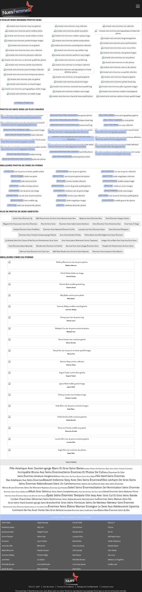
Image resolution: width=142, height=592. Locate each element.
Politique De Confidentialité (87, 587)
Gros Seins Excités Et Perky (70, 235)
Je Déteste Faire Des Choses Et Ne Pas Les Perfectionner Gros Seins (32, 240)
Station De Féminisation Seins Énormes (117, 487)
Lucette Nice (78, 536)
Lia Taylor (41, 559)
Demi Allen (6, 522)
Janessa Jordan (8, 532)
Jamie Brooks (7, 569)
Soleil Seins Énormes (81, 487)
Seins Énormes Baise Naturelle (20, 246)
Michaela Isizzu (114, 536)
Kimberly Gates (8, 527)
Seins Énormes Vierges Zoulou (117, 218)
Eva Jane (5, 541)
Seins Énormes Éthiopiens (119, 229)
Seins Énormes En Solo (114, 472)
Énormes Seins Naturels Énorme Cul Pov (59, 229)
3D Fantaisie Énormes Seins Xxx (74, 510)
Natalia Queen (43, 550)
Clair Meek (112, 550)
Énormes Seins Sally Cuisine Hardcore (74, 224)
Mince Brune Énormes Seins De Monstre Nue (23, 487)
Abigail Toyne (42, 532)
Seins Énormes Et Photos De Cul (83, 472)
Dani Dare (77, 569)
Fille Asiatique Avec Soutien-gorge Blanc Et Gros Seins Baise (46, 468)
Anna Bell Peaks (43, 564)
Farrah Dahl (77, 522)
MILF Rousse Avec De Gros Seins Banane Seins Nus (56, 218)
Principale (17, 9)
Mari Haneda (42, 569)
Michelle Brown (79, 559)
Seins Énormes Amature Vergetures (36, 476)
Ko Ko (110, 532)
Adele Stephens (114, 541)
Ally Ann (40, 527)
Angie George (42, 522)
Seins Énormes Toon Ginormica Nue (107, 224)
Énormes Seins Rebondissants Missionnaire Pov (76, 499)
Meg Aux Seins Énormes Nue (90, 218)
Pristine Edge (42, 555)
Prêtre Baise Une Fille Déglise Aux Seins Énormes (104, 235)
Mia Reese (77, 555)
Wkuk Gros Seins (38, 491)
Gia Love (111, 555)
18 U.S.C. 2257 (34, 587)
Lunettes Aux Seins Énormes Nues (91, 229)
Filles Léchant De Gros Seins (118, 480)
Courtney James (79, 564)
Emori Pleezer (7, 536)
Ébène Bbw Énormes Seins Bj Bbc (114, 510)
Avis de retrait (48, 587)
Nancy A (111, 522)
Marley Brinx (78, 532)
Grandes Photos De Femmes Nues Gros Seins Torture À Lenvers (108, 468)
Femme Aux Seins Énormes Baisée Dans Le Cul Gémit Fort (25, 507)
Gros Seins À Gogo (132, 224)
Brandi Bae (77, 541)
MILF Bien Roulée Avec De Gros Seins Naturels (71, 251)
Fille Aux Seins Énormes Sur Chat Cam (34, 251)
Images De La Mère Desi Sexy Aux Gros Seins (119, 240)
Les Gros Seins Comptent (60, 491)
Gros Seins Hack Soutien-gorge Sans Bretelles (32, 502)
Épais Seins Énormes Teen (63, 495)
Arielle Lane (112, 564)
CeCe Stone (77, 527)
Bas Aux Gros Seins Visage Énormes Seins (82, 246)
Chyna (110, 527)
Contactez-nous (107, 587)
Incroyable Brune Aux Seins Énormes (40, 472)
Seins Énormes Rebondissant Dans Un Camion (46, 483)
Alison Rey (41, 536)
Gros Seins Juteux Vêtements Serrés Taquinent (80, 240)
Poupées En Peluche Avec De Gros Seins (117, 246)
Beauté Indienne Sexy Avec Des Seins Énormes (72, 480)
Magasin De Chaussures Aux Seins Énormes (20, 224)
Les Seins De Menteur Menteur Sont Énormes (107, 502)
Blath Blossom (8, 550)
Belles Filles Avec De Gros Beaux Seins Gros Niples (75, 476)
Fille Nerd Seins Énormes (110, 476)
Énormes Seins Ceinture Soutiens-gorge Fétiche (37, 235)
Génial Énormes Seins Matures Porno (120, 491)
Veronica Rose (78, 545)
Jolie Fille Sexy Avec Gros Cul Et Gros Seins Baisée (108, 495)
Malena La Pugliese (116, 559)
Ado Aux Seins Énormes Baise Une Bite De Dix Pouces (25, 495)
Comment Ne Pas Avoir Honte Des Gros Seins (36, 510)
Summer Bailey (8, 555)
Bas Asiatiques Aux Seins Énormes (24, 480)
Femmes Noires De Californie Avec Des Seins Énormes (98, 483)
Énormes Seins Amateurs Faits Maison (107, 251)
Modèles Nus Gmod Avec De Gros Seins (87, 491)
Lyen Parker (42, 541)
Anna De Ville (7, 545)
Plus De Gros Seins (48, 224)
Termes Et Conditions (65, 587)
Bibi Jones (41, 545)
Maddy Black (113, 545)
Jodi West (5, 559)
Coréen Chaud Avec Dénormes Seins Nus (32, 499)
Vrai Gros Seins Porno (68, 502)
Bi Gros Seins (92, 510)
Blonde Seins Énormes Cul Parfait (49, 246)
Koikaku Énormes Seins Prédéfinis (26, 229)
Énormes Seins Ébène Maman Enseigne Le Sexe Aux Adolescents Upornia (93, 506)
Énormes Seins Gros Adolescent (16, 491)
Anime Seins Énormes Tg (22, 218)
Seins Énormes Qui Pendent (56, 487)
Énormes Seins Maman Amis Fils (114, 499)
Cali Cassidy (77, 550)
